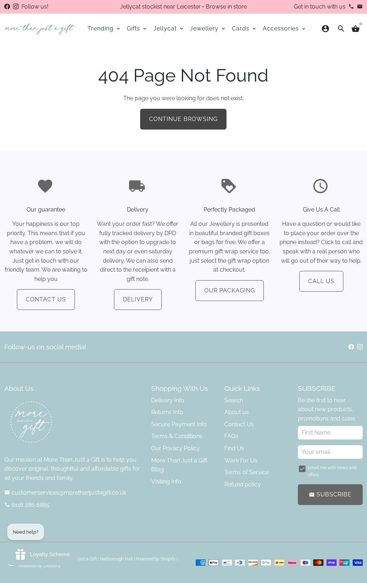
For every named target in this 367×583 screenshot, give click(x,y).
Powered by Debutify (40, 565)
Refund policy (242, 484)
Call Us (321, 281)
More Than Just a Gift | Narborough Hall (93, 559)
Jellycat (168, 28)
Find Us (234, 448)
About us (236, 412)
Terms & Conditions (176, 436)
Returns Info (167, 412)
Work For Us (240, 460)
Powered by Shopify (156, 559)
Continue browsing (183, 119)
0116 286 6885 (26, 504)
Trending (104, 28)
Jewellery (208, 28)
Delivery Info (167, 400)
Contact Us (46, 299)
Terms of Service (246, 472)
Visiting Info (166, 481)
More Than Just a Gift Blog (179, 465)
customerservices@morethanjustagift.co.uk (65, 492)
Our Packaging (229, 290)
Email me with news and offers (332, 471)
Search (233, 400)
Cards (244, 28)
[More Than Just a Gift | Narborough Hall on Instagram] (16, 6)
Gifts (137, 28)
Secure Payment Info (179, 424)
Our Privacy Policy (175, 448)
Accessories (284, 28)
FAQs (231, 436)
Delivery (138, 299)
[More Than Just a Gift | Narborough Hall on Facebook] (7, 6)
